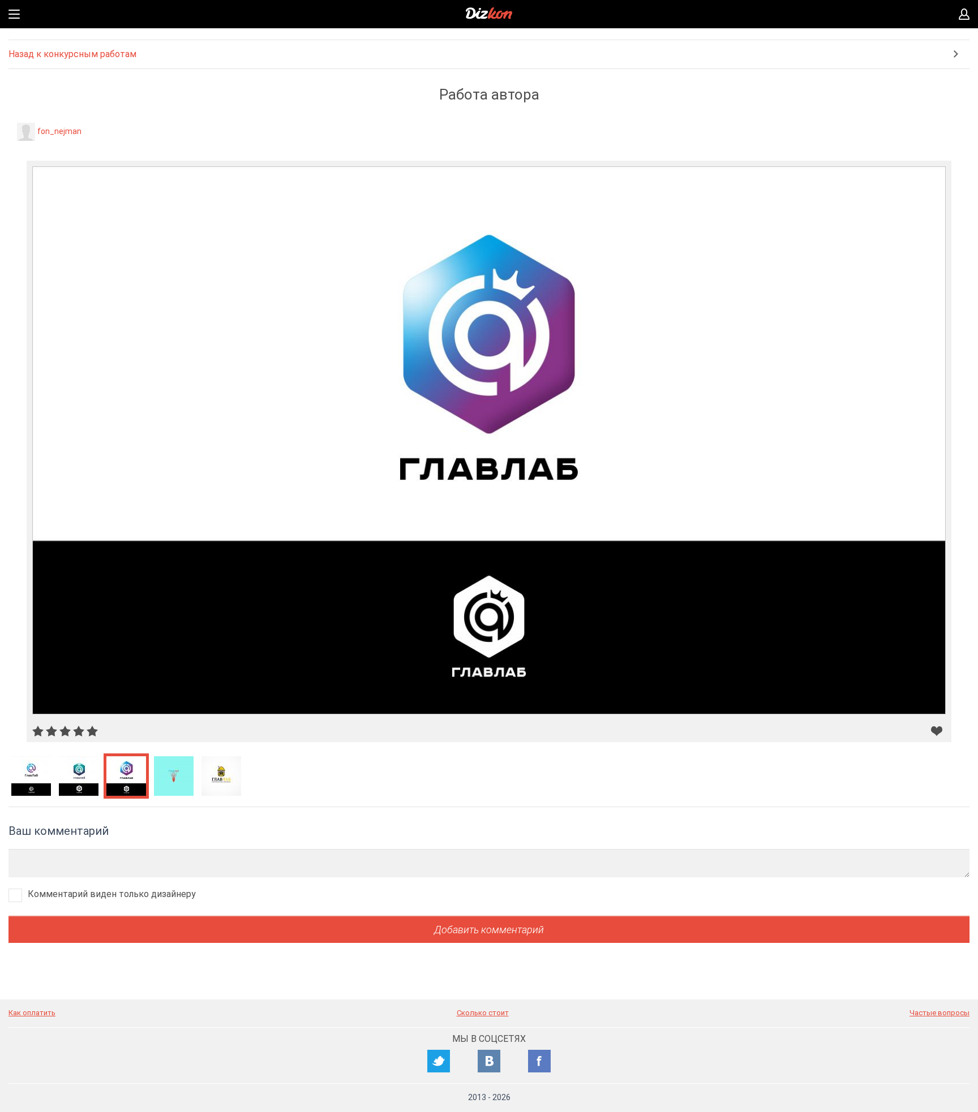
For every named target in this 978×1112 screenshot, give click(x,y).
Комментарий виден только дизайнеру (112, 894)
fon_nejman (59, 131)
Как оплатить (31, 1012)
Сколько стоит (483, 1012)
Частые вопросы (940, 1012)
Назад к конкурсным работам (72, 54)
